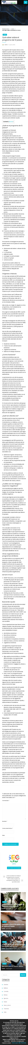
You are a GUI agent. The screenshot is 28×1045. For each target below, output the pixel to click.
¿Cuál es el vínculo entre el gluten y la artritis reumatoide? (13, 945)
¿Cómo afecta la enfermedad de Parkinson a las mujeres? (13, 905)
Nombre (4, 821)
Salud (12, 29)
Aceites (6, 984)
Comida (6, 991)
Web (3, 835)
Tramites (6, 1008)
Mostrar (11, 121)
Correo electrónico (7, 828)
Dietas (5, 995)
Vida (5, 1012)
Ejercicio (6, 998)
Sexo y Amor (7, 1005)
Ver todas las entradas (14, 868)
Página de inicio (5, 29)
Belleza (6, 988)
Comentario (5, 800)
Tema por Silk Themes (19, 1043)
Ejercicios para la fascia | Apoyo (12, 966)
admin (6, 44)
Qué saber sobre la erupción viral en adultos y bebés (13, 925)
